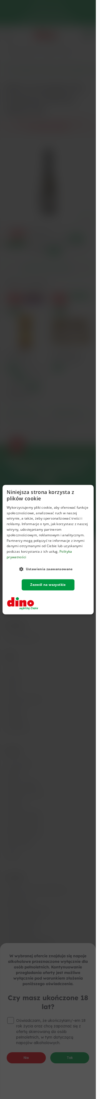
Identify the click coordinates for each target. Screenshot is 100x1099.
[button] (48, 569)
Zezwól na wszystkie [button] (48, 584)
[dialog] (48, 549)
